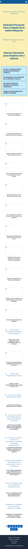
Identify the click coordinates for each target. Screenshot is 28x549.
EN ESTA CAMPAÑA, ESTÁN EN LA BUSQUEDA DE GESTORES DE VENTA (14, 494)
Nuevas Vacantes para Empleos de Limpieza (14, 55)
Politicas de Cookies (14, 539)
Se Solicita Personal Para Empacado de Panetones (14, 195)
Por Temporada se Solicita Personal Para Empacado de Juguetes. (14, 216)
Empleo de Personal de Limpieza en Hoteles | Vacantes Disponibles (14, 259)
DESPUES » (14, 529)
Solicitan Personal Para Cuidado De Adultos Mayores (14, 27)
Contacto (14, 543)
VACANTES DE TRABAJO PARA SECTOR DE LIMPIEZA (14, 405)
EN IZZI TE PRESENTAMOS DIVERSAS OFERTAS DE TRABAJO (12, 70)
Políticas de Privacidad (14, 537)
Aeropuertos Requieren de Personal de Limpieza (14, 114)
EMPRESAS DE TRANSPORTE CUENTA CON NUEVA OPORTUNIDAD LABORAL (14, 516)
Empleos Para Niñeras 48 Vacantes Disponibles (14, 279)
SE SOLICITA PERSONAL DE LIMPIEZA (14, 320)
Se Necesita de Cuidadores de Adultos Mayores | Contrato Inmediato (14, 300)
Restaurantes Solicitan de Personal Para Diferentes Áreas (14, 237)
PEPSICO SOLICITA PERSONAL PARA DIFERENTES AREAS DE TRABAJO (14, 342)
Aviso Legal (14, 541)
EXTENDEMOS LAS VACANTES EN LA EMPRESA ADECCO (13, 78)
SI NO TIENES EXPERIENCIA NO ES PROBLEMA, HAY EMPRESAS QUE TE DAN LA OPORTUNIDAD (14, 472)
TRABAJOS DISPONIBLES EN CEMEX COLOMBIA (13, 92)
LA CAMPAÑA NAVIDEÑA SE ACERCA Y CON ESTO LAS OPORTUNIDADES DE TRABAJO (14, 450)
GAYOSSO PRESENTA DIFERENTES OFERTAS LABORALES (11, 85)
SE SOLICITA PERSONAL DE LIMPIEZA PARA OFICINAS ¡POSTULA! (14, 364)
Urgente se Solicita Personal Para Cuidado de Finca (14, 154)
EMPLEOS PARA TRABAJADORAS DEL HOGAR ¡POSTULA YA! (14, 385)
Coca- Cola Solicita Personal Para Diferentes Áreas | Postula (14, 175)
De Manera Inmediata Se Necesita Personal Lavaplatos (14, 134)
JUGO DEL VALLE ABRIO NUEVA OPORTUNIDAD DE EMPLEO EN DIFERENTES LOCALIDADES (14, 427)
